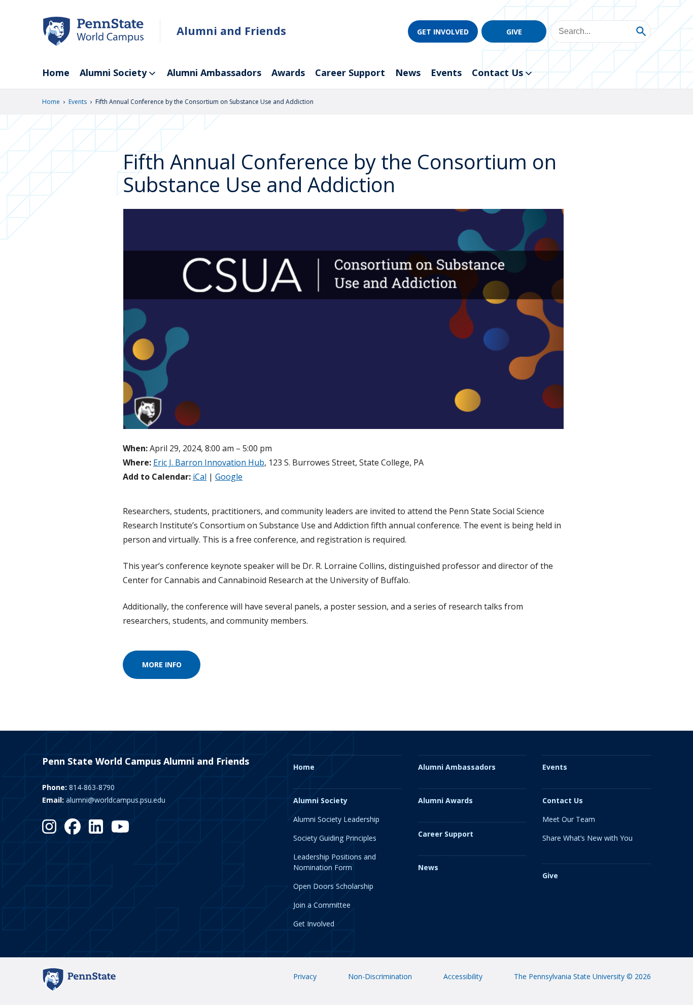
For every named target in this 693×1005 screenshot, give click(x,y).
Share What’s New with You (587, 838)
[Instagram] (49, 826)
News (408, 72)
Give (514, 32)
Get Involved (443, 32)
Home (56, 72)
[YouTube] (120, 826)
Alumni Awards (445, 800)
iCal (199, 476)
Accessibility (462, 976)
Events (446, 72)
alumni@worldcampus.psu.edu (115, 800)
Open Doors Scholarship (333, 886)
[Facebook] (72, 826)
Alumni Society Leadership (336, 819)
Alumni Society (113, 72)
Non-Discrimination (380, 976)
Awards (288, 72)
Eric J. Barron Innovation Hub (208, 462)
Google (228, 476)
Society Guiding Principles (334, 838)
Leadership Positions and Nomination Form (334, 862)
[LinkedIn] (96, 826)
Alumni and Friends (231, 30)
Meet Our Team (568, 819)
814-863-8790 (92, 787)
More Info (162, 664)
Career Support (350, 72)
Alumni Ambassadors (214, 72)
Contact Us (497, 72)
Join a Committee (322, 905)
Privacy (305, 976)
